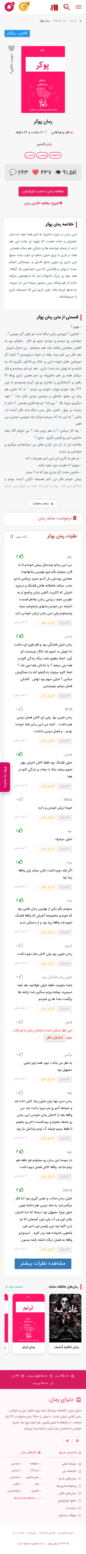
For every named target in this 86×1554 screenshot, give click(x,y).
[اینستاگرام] (77, 1441)
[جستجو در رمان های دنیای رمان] (67, 9)
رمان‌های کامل (67, 1493)
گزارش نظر (48, 622)
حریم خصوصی (65, 1533)
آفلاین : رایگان (17, 33)
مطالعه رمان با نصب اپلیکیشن (43, 191)
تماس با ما (18, 1533)
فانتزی (35, 1491)
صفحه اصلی (69, 1464)
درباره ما (71, 1508)
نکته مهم (21, 537)
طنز (37, 1484)
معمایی (15, 1464)
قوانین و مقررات (47, 1533)
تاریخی (15, 1470)
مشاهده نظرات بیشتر (43, 1263)
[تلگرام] (67, 1441)
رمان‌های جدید (67, 1478)
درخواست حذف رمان (55, 518)
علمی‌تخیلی (32, 1477)
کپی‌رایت (31, 1533)
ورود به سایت (5, 777)
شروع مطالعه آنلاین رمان (42, 203)
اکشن (16, 1484)
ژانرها (73, 20)
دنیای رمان (53, 1543)
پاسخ (64, 622)
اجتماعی (14, 1477)
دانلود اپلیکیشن (67, 1500)
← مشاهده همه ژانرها (26, 1498)
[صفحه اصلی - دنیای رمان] (80, 21)
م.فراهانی (57, 132)
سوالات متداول (67, 1515)
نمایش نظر (55, 1038)
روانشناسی (13, 1491)
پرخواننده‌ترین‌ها (66, 1486)
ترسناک (34, 1470)
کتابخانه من (69, 1471)
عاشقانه (34, 1464)
